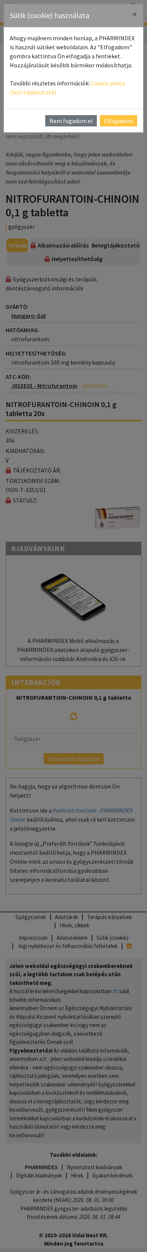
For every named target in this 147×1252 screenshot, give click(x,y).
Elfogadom (118, 121)
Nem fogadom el (71, 121)
